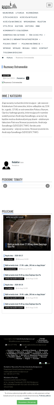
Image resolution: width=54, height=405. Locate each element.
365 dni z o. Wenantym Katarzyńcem (34, 355)
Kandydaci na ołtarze (40, 354)
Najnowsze (8, 13)
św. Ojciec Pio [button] (36, 35)
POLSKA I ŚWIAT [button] (10, 44)
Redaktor (21, 78)
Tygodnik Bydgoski (12, 52)
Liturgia (20, 13)
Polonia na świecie (31, 357)
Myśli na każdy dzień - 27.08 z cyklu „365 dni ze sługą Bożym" (25, 265)
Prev (5, 186)
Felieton (42, 22)
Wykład (16, 48)
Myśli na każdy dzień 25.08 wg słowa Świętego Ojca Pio (23, 304)
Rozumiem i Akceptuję (27, 402)
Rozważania (32, 13)
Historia (29, 26)
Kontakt (43, 48)
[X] (27, 78)
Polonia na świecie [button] (31, 44)
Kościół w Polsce (28, 17)
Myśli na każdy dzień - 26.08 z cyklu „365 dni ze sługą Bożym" (25, 294)
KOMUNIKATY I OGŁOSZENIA (15, 30)
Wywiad (7, 48)
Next (48, 186)
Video (34, 48)
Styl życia (8, 26)
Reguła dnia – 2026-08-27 (14, 255)
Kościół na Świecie (12, 22)
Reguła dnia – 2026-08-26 (14, 284)
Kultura (19, 26)
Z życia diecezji (10, 17)
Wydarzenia (30, 22)
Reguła (26, 48)
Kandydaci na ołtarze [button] (14, 35)
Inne (38, 26)
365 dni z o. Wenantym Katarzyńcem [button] (20, 39)
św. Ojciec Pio (13, 355)
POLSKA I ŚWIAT (15, 357)
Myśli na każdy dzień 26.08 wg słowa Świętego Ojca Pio (23, 275)
